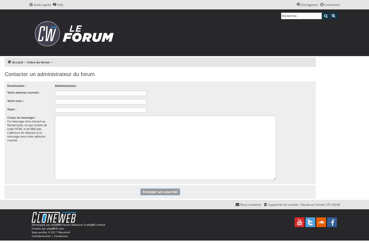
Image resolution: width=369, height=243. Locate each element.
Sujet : (11, 109)
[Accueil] (76, 33)
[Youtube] (299, 222)
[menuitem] (57, 5)
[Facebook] (332, 222)
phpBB (55, 225)
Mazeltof (64, 232)
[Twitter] (310, 222)
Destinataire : (16, 85)
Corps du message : (21, 117)
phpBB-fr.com (55, 228)
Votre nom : (15, 100)
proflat (43, 232)
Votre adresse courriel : (23, 92)
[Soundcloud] (321, 222)
